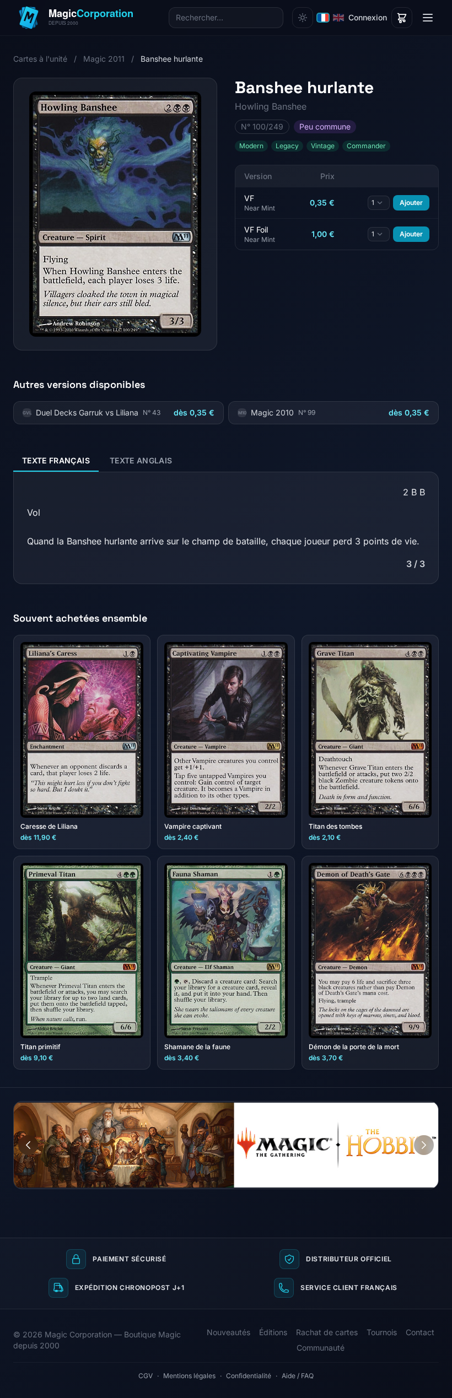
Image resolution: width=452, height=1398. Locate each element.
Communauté (321, 1347)
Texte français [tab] (56, 460)
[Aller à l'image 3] (430, 1109)
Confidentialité (248, 1376)
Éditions (273, 1332)
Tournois (382, 1332)
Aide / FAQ (298, 1376)
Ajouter (411, 202)
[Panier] (401, 17)
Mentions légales (189, 1376)
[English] (338, 17)
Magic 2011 (104, 58)
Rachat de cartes (327, 1332)
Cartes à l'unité (40, 58)
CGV (145, 1376)
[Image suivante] (424, 1145)
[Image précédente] (28, 1145)
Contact (420, 1332)
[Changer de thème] (302, 17)
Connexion (367, 17)
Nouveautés (228, 1332)
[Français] (323, 17)
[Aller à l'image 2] (419, 1109)
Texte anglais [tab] (141, 460)
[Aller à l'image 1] (409, 1109)
